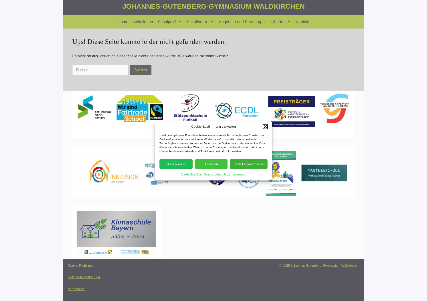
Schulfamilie (197, 22)
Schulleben (143, 22)
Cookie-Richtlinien (81, 265)
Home (123, 22)
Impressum (239, 174)
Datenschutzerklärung (217, 174)
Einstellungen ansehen (248, 164)
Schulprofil (167, 22)
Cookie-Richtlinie (191, 174)
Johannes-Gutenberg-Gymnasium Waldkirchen (213, 6)
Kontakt (302, 22)
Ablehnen (211, 164)
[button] (265, 126)
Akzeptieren (176, 164)
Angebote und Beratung (240, 22)
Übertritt (278, 22)
